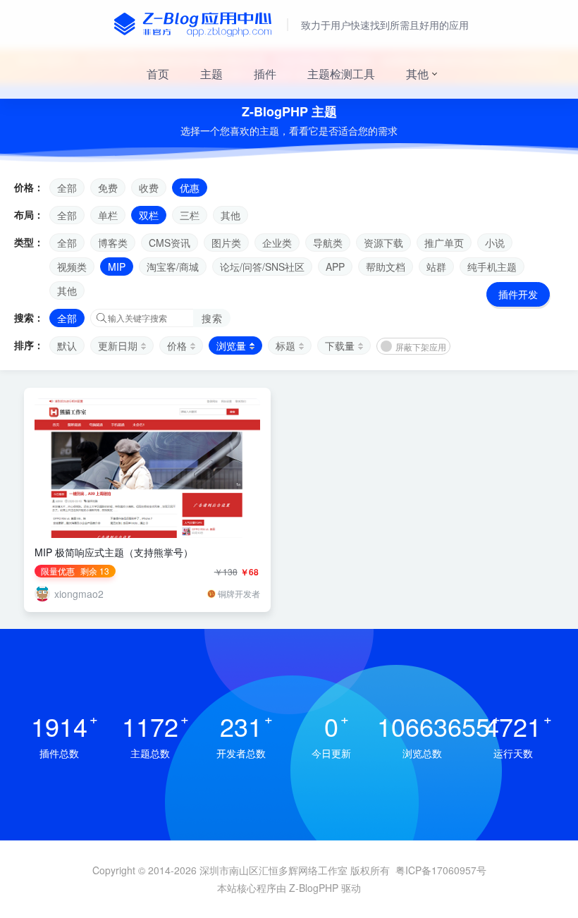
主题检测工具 (341, 74)
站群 (436, 266)
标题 (285, 345)
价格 (177, 345)
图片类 (226, 242)
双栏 (149, 215)
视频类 (72, 266)
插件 (265, 74)
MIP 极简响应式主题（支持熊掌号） (114, 552)
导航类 (328, 242)
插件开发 (518, 294)
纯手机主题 (492, 266)
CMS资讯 (169, 242)
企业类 (277, 242)
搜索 (212, 318)
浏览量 (231, 345)
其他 (417, 74)
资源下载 (383, 242)
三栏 (189, 215)
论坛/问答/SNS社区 (262, 266)
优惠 (189, 187)
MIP (116, 266)
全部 (67, 187)
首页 (158, 74)
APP (335, 266)
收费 (149, 187)
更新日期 (117, 345)
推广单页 (444, 242)
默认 (67, 345)
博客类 (113, 242)
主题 (211, 74)
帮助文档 (385, 266)
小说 (495, 242)
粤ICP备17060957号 (440, 870)
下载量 (340, 345)
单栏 (108, 215)
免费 (108, 187)
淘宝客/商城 (173, 266)
